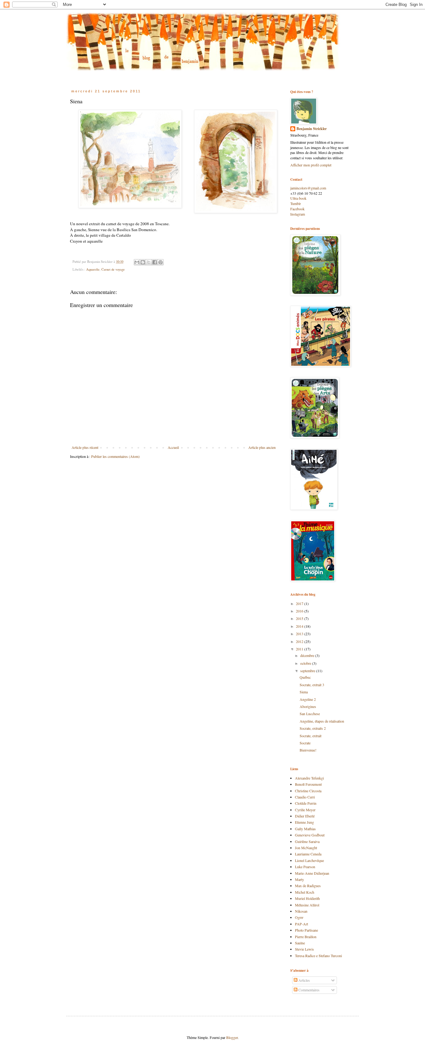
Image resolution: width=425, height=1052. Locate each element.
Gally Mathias (305, 828)
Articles (303, 980)
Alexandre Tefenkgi (309, 777)
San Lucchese (310, 713)
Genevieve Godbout (310, 834)
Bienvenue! (308, 749)
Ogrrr (299, 917)
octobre (306, 663)
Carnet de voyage (113, 269)
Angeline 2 (308, 699)
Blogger (232, 1037)
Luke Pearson (305, 866)
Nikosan (301, 911)
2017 (300, 603)
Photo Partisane (306, 930)
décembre (307, 655)
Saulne (300, 942)
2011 (300, 648)
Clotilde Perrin (305, 803)
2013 (300, 633)
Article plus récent (85, 447)
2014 (300, 626)
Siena (304, 691)
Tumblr (295, 203)
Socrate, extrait (310, 735)
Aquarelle (93, 269)
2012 (300, 641)
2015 (300, 618)
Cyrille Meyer (305, 809)
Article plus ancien (262, 447)
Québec (305, 677)
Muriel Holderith (307, 898)
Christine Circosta (308, 790)
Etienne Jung (304, 822)
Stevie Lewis (304, 949)
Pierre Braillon (305, 936)
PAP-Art (301, 923)
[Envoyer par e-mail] (137, 262)
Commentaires (308, 989)
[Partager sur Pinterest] (160, 262)
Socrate (305, 742)
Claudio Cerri (305, 796)
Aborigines (308, 706)
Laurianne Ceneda (308, 853)
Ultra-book (298, 198)
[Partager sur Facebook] (155, 262)
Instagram (297, 214)
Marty (299, 879)
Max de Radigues (308, 885)
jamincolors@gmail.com (308, 187)
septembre (308, 670)
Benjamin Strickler (312, 128)
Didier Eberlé (305, 815)
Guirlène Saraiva (307, 841)
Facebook (297, 208)
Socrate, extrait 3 (312, 684)
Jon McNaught (306, 847)
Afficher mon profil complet (310, 164)
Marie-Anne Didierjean (312, 873)
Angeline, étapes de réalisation (322, 721)
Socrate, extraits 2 (313, 728)
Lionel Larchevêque (309, 860)
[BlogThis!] (143, 262)
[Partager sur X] (149, 262)
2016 (300, 610)
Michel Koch (304, 892)
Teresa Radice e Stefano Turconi (318, 955)
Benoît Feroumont (308, 784)
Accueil (173, 447)
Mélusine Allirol (307, 904)
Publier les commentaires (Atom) (115, 456)
